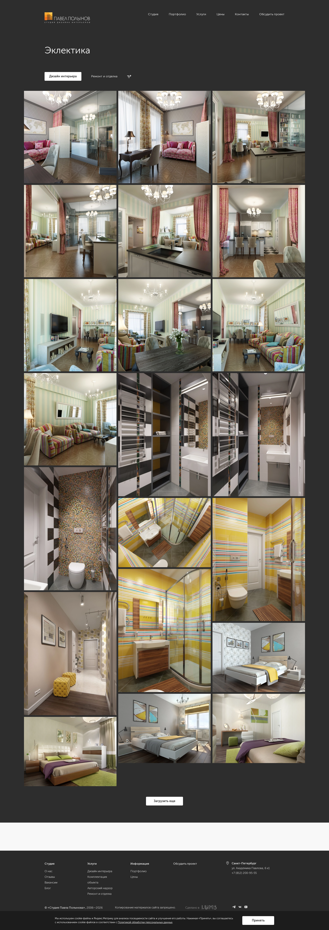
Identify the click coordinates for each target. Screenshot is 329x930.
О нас (48, 871)
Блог (48, 888)
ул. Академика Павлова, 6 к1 (251, 868)
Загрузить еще (164, 801)
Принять (258, 920)
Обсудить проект (271, 14)
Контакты (242, 14)
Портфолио (177, 14)
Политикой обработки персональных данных (145, 922)
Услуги (201, 14)
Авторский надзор (100, 888)
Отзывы (50, 877)
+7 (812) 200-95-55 (244, 873)
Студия (153, 14)
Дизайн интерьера (63, 76)
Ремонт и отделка (104, 76)
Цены (220, 14)
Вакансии (51, 882)
